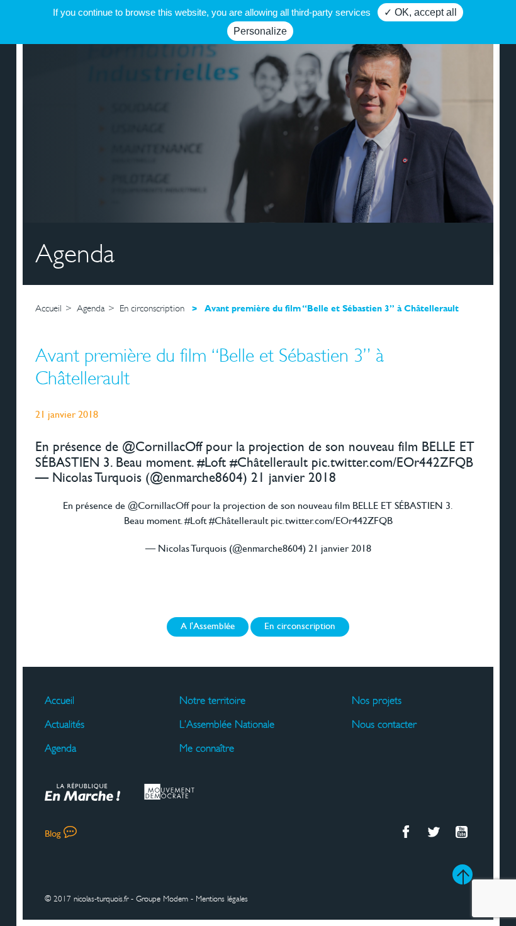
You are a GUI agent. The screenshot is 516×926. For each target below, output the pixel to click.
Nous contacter (384, 724)
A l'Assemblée (208, 627)
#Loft (195, 521)
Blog (52, 834)
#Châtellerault (238, 521)
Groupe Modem (162, 899)
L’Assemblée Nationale (226, 724)
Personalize (260, 31)
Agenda (60, 748)
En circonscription (299, 627)
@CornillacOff (158, 506)
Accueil (59, 700)
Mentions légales (222, 899)
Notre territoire (212, 700)
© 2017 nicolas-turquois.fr (86, 899)
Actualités (64, 724)
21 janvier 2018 (339, 549)
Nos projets (376, 700)
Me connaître (206, 748)
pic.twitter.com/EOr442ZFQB (332, 521)
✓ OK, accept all (420, 12)
